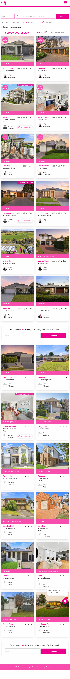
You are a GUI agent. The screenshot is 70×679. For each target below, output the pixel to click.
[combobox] (7, 16)
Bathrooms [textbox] (49, 22)
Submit (54, 335)
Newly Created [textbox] (59, 32)
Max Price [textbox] (16, 22)
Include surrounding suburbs (12, 27)
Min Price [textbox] (5, 22)
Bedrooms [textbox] (30, 22)
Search (62, 16)
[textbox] (35, 16)
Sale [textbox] (3, 16)
